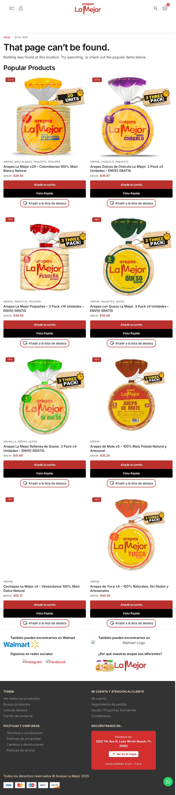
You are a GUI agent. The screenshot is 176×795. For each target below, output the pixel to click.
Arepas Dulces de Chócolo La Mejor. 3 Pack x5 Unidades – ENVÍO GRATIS (126, 168)
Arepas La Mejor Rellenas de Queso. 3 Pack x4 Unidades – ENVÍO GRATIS (40, 448)
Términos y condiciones (25, 733)
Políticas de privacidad (24, 739)
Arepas (8, 161)
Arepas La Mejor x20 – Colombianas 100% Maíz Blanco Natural (40, 168)
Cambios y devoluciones (25, 744)
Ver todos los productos (21, 699)
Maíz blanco (23, 161)
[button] (12, 8)
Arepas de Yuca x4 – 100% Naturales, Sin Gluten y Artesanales (129, 588)
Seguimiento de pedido (109, 704)
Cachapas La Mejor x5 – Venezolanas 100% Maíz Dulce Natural (41, 588)
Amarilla (9, 441)
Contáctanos (101, 716)
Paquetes (40, 161)
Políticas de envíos (21, 750)
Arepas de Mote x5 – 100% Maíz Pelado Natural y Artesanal (128, 448)
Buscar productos (16, 704)
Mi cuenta (98, 699)
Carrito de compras (18, 716)
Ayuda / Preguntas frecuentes (113, 710)
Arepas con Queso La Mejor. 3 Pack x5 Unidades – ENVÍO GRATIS (129, 308)
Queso (120, 301)
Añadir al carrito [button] (45, 184)
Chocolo (107, 161)
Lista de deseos (15, 710)
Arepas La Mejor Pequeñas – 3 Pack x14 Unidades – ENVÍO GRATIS (43, 308)
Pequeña (54, 161)
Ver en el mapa (126, 754)
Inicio (6, 37)
